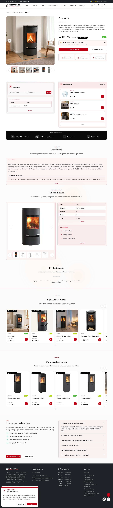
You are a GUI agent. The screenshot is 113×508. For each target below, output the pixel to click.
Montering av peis (89, 491)
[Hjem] (13, 5)
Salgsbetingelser (88, 482)
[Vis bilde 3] (29, 70)
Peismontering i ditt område (91, 493)
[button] (82, 94)
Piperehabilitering (89, 489)
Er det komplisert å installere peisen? (72, 423)
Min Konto (87, 472)
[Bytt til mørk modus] (108, 499)
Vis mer (30, 110)
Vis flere (82, 124)
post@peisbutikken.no (40, 475)
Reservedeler (52, 5)
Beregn (48, 92)
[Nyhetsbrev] (104, 499)
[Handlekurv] (105, 5)
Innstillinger (21, 504)
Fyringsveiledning (89, 475)
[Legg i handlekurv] (102, 96)
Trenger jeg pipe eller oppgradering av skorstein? (76, 440)
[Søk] (92, 5)
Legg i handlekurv (74, 49)
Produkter (14, 12)
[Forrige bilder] (8, 70)
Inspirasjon (82, 5)
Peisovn (21, 12)
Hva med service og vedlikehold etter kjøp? (75, 455)
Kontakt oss (87, 486)
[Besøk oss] (98, 5)
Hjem (7, 12)
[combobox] (18, 92)
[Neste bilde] (51, 41)
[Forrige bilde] (9, 41)
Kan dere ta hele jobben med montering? (74, 450)
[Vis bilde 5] (43, 70)
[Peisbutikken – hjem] (12, 469)
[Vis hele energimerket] (104, 37)
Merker (63, 5)
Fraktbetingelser (88, 479)
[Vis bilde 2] (21, 70)
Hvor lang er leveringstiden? (70, 445)
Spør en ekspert (98, 49)
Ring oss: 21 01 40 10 (14, 456)
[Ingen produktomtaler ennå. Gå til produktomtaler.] (62, 22)
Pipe (43, 5)
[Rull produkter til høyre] (105, 306)
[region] (56, 326)
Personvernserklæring (90, 484)
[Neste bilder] (53, 70)
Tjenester (72, 5)
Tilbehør (35, 5)
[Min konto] (102, 5)
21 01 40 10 (37, 472)
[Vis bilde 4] (36, 70)
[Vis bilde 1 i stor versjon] (30, 40)
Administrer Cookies (89, 496)
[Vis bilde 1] (14, 70)
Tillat (32, 504)
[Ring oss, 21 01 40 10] (95, 5)
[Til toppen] (108, 495)
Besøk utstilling (28, 456)
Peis (27, 5)
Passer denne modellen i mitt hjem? (72, 435)
